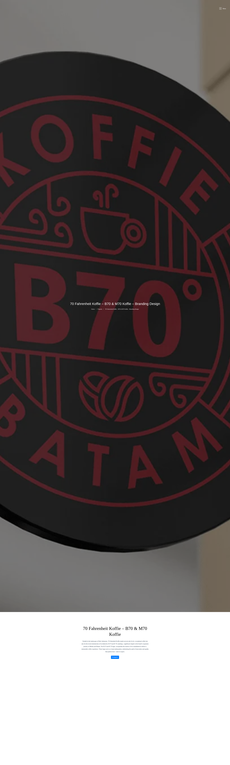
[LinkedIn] (226, 743)
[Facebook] (226, 734)
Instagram (115, 657)
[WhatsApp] (226, 730)
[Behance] (226, 752)
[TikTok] (226, 756)
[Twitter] (226, 760)
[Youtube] (226, 747)
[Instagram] (226, 739)
